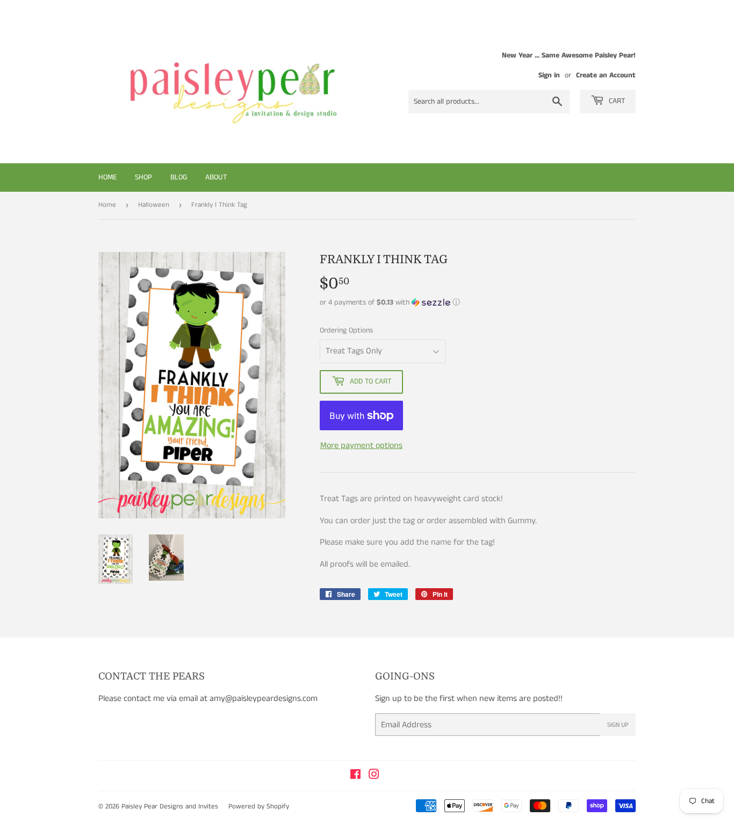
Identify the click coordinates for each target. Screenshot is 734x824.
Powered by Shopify (258, 806)
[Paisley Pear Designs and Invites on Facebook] (355, 776)
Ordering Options (346, 330)
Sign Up (618, 724)
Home (107, 177)
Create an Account (606, 75)
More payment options (361, 445)
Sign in (549, 75)
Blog (178, 177)
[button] (478, 302)
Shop (143, 177)
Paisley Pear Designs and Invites (169, 806)
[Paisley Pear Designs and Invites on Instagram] (374, 776)
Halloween (153, 205)
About (216, 177)
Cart (616, 101)
